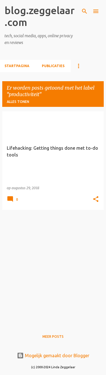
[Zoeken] (84, 11)
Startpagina (17, 66)
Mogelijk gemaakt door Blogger (56, 355)
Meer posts (53, 336)
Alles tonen (18, 101)
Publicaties (53, 66)
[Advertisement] (53, 267)
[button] (95, 199)
